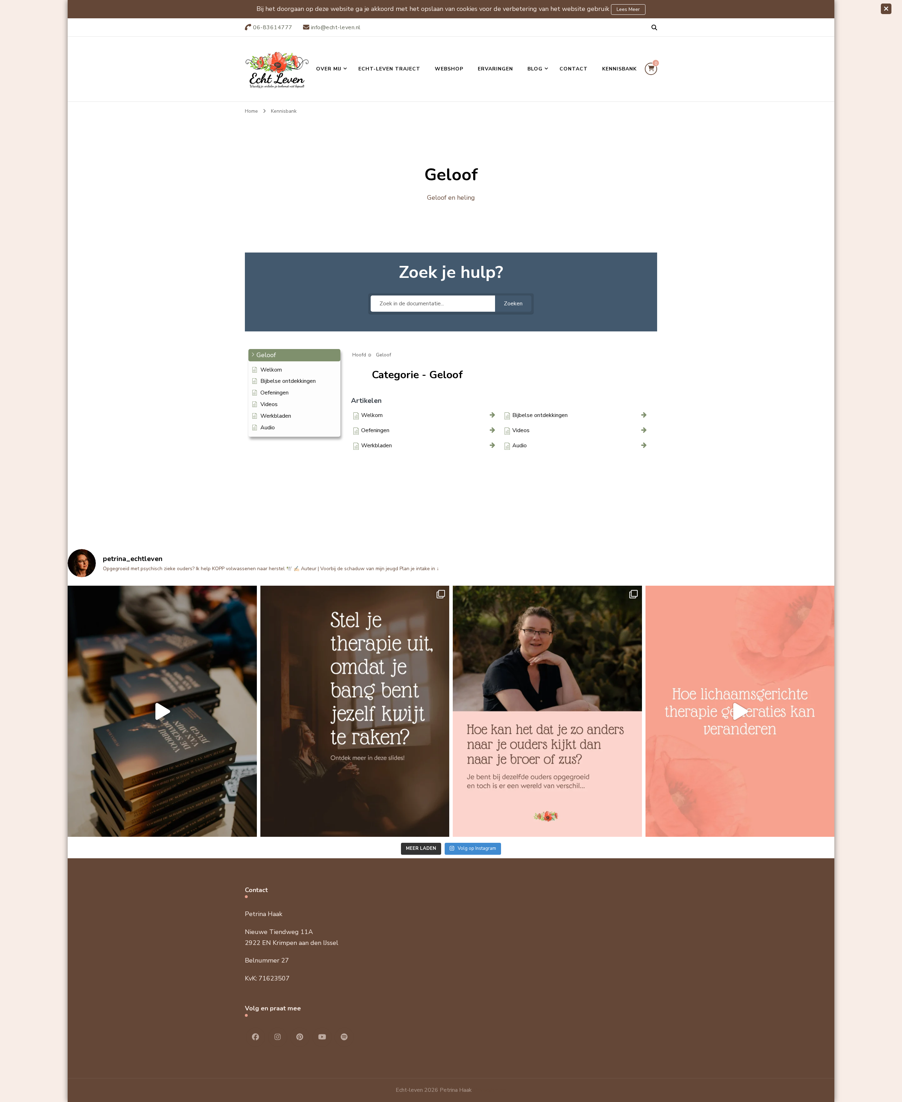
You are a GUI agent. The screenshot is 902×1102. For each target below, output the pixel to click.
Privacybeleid (490, 1090)
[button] (294, 355)
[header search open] (654, 27)
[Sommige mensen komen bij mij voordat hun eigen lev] (740, 711)
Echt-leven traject (389, 69)
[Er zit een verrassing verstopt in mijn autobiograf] (162, 711)
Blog (535, 69)
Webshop (449, 69)
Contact (574, 69)
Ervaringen (495, 69)
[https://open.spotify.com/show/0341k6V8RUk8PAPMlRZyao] (344, 1037)
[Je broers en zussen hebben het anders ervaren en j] (547, 711)
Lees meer (628, 9)
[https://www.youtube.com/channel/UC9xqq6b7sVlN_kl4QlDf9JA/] (322, 1037)
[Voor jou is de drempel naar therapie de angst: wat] (355, 711)
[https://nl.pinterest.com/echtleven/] (300, 1037)
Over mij (328, 69)
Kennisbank (619, 69)
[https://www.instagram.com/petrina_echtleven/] (278, 1037)
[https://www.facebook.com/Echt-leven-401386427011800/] (255, 1037)
